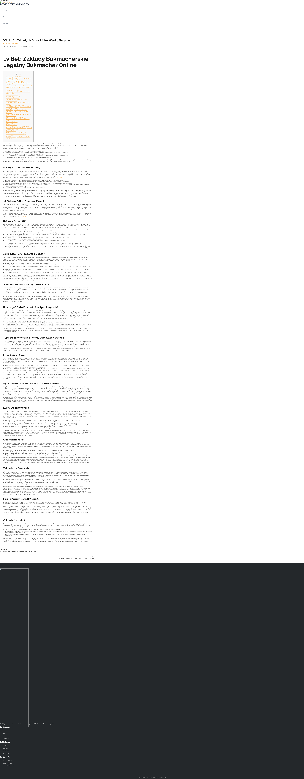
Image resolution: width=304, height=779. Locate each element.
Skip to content (4, 1)
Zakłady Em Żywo (11, 131)
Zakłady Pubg (10, 123)
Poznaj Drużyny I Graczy (13, 90)
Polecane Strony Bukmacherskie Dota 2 (17, 132)
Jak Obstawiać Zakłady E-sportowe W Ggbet (18, 78)
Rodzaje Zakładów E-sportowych (15, 105)
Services (5, 23)
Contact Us (6, 29)
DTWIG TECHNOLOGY (14, 4)
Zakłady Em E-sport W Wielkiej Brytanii (16, 117)
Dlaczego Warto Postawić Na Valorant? (17, 99)
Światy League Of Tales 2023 (14, 77)
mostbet (59, 177)
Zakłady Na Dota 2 (11, 101)
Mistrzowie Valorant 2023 (13, 80)
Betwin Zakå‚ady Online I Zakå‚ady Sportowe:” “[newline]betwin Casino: (19, 128)
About (4, 17)
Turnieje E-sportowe (11, 125)
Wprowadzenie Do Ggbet (13, 96)
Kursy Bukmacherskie (12, 95)
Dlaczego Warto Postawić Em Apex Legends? (19, 86)
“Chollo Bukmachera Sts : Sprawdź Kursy (17, 126)
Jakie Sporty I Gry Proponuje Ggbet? (16, 81)
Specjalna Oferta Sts (11, 122)
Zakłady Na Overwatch (12, 98)
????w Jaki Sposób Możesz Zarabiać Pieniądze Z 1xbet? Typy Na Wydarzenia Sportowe (17, 111)
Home (5, 10)
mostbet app (23, 216)
